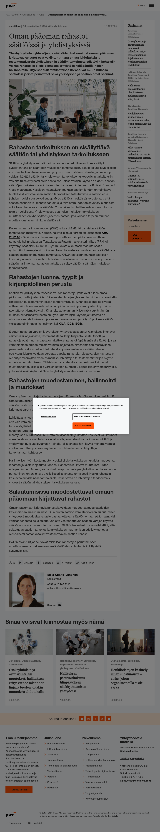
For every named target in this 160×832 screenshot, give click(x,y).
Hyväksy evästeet (83, 425)
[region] (81, 416)
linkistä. (106, 408)
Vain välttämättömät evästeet (87, 416)
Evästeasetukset (48, 416)
